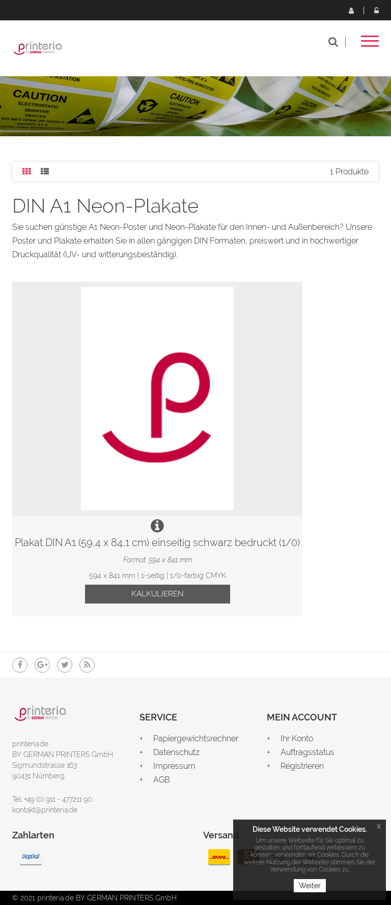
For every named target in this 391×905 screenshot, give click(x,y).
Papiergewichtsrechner (195, 738)
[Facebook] (19, 665)
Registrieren (351, 10)
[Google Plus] (42, 665)
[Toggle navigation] (370, 44)
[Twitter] (64, 665)
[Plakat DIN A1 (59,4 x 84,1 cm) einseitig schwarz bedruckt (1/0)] (157, 399)
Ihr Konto (297, 738)
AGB (161, 780)
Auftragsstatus (307, 752)
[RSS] (87, 665)
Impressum (174, 766)
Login (376, 10)
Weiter (310, 886)
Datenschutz (176, 752)
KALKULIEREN (157, 593)
